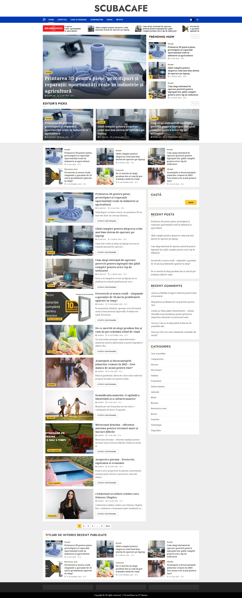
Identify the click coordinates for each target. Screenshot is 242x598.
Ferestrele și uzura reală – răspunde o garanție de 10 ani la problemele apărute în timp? (183, 90)
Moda (109, 19)
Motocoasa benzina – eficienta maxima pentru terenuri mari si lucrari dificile (116, 428)
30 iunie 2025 (113, 467)
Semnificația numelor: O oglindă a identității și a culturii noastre (117, 397)
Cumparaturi (96, 19)
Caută (156, 194)
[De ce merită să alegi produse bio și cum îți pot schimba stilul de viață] (105, 176)
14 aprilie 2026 (176, 78)
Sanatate (155, 419)
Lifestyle (62, 19)
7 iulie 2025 (112, 436)
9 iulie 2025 (112, 403)
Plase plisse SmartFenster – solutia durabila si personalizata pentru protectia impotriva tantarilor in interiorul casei (172, 314)
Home (51, 19)
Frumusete (120, 170)
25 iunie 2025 (113, 501)
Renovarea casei (174, 83)
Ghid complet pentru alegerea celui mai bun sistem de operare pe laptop (183, 51)
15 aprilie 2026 (176, 57)
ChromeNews (129, 595)
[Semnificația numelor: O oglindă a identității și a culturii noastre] (69, 405)
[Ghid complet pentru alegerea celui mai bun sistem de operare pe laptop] (157, 50)
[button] (197, 19)
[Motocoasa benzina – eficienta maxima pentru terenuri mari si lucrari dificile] (69, 438)
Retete (119, 19)
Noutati (48, 72)
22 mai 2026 (64, 96)
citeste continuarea (106, 221)
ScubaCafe (121, 8)
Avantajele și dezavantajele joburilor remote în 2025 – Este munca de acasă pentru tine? (181, 176)
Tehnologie (156, 425)
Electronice (156, 370)
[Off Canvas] (44, 20)
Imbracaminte (158, 386)
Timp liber (156, 430)
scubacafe (51, 96)
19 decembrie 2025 (177, 98)
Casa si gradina (78, 19)
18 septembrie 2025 (125, 183)
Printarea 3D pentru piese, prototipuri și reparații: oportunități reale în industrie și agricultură (94, 84)
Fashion (154, 375)
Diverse (154, 364)
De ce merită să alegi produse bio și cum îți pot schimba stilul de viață (129, 176)
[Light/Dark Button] (192, 20)
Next (108, 526)
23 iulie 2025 (174, 184)
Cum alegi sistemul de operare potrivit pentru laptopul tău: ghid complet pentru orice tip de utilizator (183, 71)
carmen (156, 137)
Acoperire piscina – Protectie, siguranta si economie (115, 461)
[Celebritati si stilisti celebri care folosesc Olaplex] (69, 504)
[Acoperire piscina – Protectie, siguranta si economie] (69, 471)
